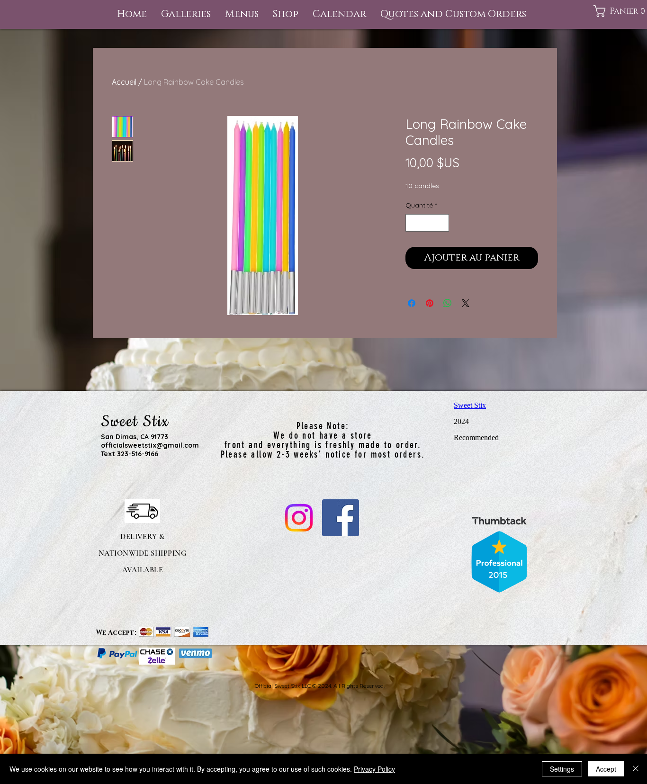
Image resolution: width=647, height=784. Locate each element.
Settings (562, 769)
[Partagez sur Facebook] (411, 303)
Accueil (124, 82)
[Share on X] (465, 303)
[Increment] (442, 223)
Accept (606, 769)
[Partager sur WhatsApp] (447, 303)
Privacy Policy (374, 769)
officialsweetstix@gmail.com (150, 445)
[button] (242, 14)
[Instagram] (298, 517)
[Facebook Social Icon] (340, 517)
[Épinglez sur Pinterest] (429, 303)
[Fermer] (635, 768)
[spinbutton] (427, 223)
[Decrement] (413, 223)
